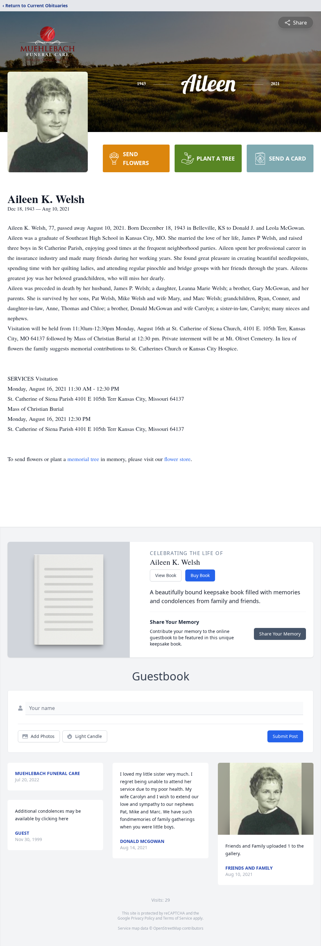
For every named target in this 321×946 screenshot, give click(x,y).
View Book (165, 575)
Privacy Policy (143, 918)
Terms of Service (177, 918)
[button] (266, 799)
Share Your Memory (280, 634)
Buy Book (200, 575)
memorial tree (83, 459)
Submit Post (285, 736)
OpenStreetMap (167, 928)
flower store (177, 459)
